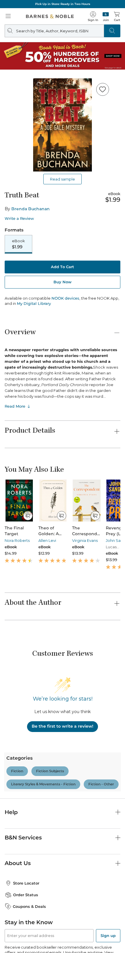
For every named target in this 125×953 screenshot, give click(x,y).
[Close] (8, 40)
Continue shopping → (22, 72)
